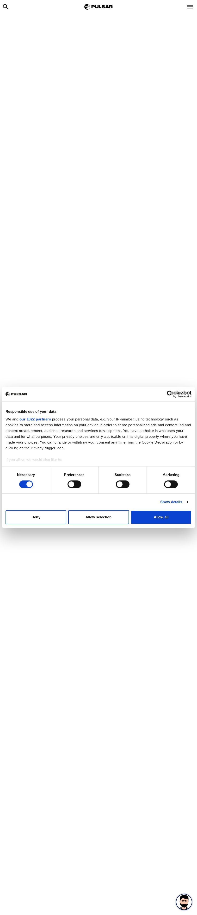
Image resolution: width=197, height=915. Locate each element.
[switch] (74, 484)
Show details (171, 502)
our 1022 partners (35, 419)
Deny (35, 517)
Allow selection (99, 517)
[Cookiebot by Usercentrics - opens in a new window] (170, 394)
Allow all (161, 517)
